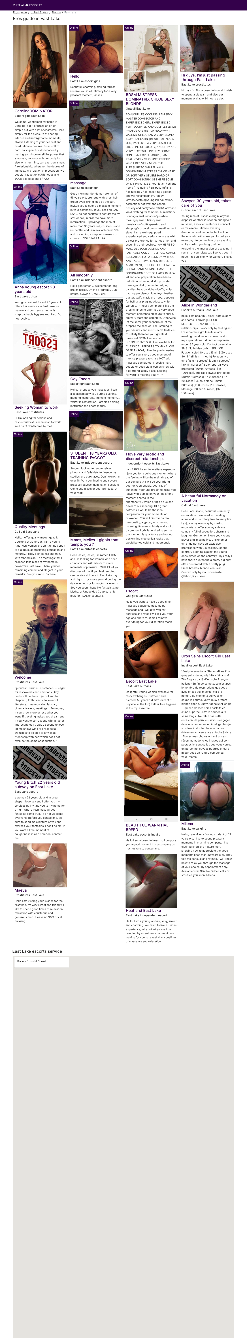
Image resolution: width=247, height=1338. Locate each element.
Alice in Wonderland (199, 305)
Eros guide (20, 12)
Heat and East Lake (143, 910)
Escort (132, 591)
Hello (74, 76)
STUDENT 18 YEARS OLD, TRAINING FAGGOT (93, 455)
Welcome (23, 677)
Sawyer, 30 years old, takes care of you (206, 203)
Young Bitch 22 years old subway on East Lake (37, 784)
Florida (56, 12)
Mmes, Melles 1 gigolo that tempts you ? (94, 542)
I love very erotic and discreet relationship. (145, 456)
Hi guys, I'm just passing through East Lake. (203, 77)
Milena (187, 823)
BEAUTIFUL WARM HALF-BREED (149, 827)
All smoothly (81, 275)
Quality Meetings (30, 527)
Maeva (21, 890)
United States (39, 12)
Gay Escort (80, 379)
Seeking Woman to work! (37, 407)
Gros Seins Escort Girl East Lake (205, 658)
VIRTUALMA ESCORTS (27, 5)
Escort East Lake (141, 681)
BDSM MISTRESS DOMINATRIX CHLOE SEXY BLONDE (150, 99)
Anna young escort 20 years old (35, 289)
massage (78, 183)
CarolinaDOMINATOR (33, 111)
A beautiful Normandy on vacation (203, 498)
